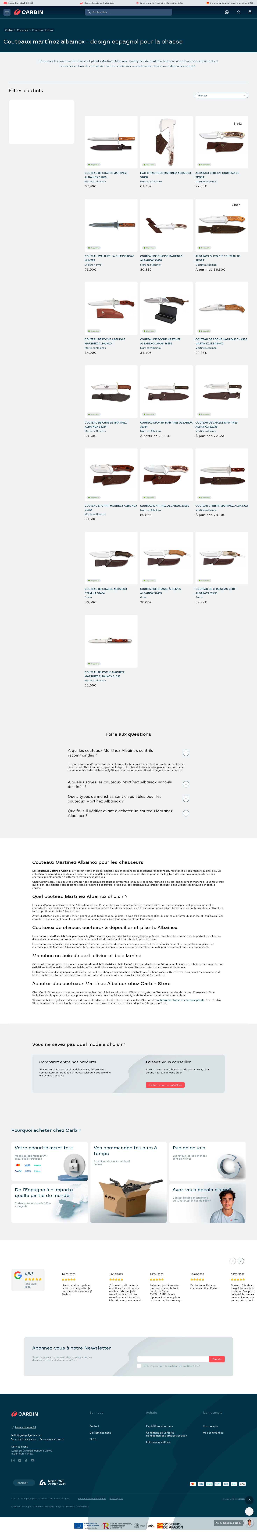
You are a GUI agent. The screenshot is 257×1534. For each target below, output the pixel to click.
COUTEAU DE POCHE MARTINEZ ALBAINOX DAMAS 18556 (160, 341)
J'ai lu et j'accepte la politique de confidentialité (171, 1365)
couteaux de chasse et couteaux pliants (180, 1000)
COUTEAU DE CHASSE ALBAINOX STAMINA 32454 (106, 591)
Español (15, 1506)
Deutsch (70, 1506)
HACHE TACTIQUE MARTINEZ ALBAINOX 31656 (165, 175)
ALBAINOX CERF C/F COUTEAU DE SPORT (217, 175)
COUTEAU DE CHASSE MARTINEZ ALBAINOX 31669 (106, 175)
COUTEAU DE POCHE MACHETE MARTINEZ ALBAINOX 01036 (104, 674)
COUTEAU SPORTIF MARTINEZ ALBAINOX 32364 (166, 424)
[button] (128, 12)
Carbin (9, 30)
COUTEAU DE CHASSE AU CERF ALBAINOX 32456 (215, 591)
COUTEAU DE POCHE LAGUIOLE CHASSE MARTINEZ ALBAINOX (221, 341)
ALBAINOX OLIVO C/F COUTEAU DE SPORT (217, 258)
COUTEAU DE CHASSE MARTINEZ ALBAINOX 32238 (216, 424)
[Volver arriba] (249, 1500)
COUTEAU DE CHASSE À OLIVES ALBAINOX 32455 (160, 591)
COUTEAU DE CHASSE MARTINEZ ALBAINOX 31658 (161, 258)
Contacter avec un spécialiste (165, 1085)
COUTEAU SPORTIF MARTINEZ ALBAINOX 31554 (111, 508)
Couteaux (22, 30)
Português (27, 1506)
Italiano (39, 1506)
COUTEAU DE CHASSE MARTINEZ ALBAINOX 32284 (106, 424)
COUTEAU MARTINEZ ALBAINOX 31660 (164, 505)
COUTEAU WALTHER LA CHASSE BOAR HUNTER (110, 258)
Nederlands (83, 1506)
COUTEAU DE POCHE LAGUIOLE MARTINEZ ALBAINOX (105, 341)
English (60, 1506)
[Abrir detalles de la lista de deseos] (249, 1511)
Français (49, 1506)
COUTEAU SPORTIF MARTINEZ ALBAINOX (221, 505)
